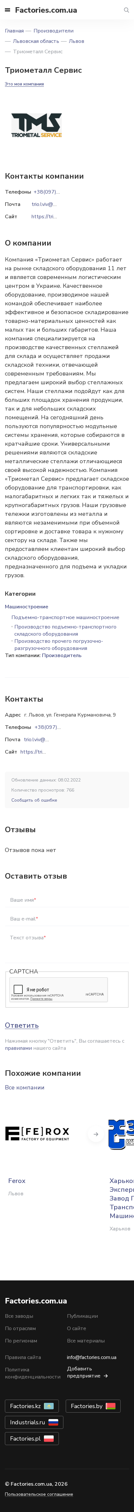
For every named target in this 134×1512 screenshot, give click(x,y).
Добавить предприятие (83, 1372)
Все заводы (19, 1316)
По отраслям (20, 1328)
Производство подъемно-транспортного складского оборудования (65, 630)
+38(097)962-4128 (58, 727)
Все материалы (86, 1340)
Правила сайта (23, 1357)
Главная (14, 30)
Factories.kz (25, 1406)
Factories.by (86, 1406)
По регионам (21, 1340)
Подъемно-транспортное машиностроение (65, 617)
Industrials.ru (27, 1422)
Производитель (62, 655)
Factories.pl (25, 1438)
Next (96, 1134)
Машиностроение (26, 606)
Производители (54, 30)
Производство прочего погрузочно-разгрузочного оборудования (58, 645)
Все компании (25, 1087)
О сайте (76, 1328)
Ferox (16, 1180)
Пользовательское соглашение (39, 1494)
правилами (18, 1048)
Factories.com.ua (46, 10)
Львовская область (36, 41)
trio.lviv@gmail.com (46, 739)
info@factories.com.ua (91, 1357)
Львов (76, 41)
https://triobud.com (42, 752)
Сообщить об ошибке (34, 800)
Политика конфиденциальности (32, 1373)
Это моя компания (24, 84)
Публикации (82, 1316)
